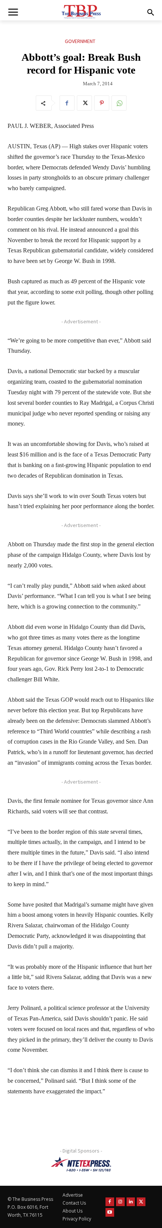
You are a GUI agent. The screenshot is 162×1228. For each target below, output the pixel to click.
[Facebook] (67, 103)
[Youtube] (109, 1212)
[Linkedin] (131, 1201)
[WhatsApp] (119, 103)
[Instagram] (120, 1201)
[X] (84, 103)
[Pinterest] (101, 103)
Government (80, 41)
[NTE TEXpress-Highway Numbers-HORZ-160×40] (81, 1164)
